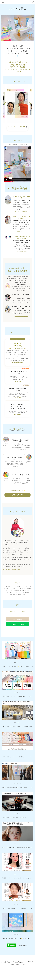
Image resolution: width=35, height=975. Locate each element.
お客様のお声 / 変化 (17, 495)
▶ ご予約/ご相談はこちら (17, 362)
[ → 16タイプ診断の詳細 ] (21, 211)
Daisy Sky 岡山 (17, 8)
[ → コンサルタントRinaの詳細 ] (12, 569)
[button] (30, 104)
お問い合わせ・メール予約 (17, 624)
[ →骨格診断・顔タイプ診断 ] (21, 231)
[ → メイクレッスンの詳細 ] (21, 316)
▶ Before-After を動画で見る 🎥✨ (17, 127)
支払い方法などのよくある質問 (17, 611)
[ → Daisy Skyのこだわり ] (21, 251)
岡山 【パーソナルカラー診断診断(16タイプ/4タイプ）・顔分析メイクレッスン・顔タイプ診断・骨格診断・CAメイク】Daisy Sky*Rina (18, 962)
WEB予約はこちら (17, 619)
